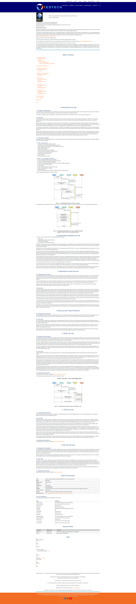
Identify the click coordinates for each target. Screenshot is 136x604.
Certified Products (79, 5)
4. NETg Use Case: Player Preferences (42, 73)
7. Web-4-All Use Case (40, 90)
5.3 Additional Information (41, 81)
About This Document (39, 96)
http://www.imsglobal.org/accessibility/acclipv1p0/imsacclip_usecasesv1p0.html (59, 493)
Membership (69, 1)
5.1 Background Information (41, 79)
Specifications (91, 1)
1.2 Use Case (39, 59)
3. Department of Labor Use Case (41, 68)
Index (37, 102)
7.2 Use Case (39, 92)
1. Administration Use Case (40, 57)
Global (85, 1)
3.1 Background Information (41, 69)
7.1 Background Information (41, 91)
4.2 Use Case (39, 75)
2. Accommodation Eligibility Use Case (42, 65)
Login (98, 1)
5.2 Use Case (39, 80)
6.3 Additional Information (41, 87)
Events (75, 1)
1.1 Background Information (41, 58)
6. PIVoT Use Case (39, 84)
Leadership (95, 5)
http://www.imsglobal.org (76, 587)
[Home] (49, 7)
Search (100, 5)
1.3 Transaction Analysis (41, 61)
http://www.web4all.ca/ (59, 472)
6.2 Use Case (39, 86)
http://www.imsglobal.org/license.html (85, 41)
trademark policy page (75, 596)
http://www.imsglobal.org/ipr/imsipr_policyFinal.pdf (46, 36)
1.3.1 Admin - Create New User (43, 62)
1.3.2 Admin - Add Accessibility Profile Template (46, 63)
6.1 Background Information (41, 85)
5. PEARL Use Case (39, 78)
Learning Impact (87, 5)
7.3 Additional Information (41, 93)
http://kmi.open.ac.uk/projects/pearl (60, 374)
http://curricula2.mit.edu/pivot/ (59, 441)
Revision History (38, 99)
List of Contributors (40, 97)
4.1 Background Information (41, 74)
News (80, 1)
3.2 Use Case (39, 70)
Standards (71, 5)
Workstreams (65, 5)
